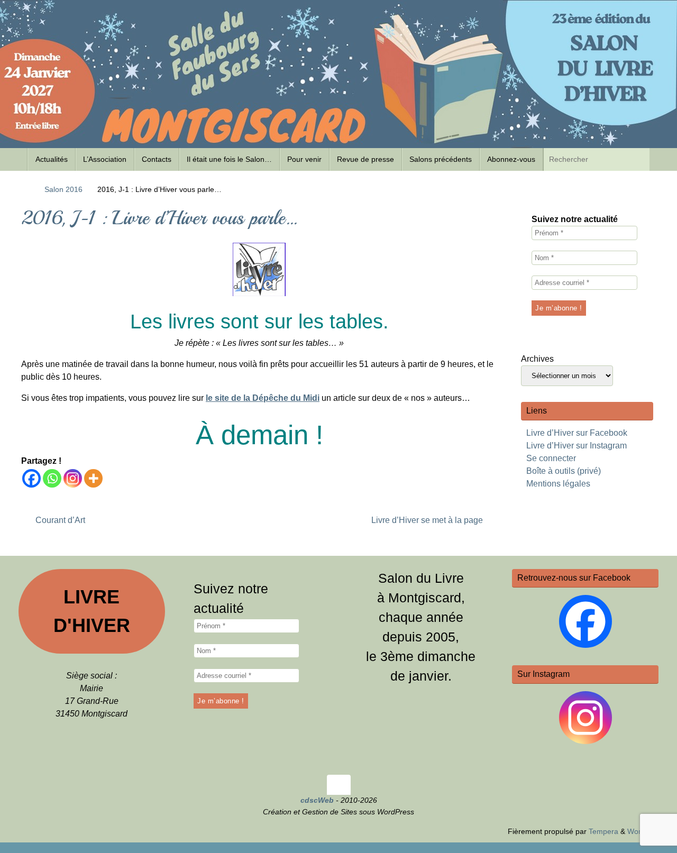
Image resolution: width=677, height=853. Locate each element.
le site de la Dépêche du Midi (262, 397)
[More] (93, 478)
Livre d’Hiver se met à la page (428, 520)
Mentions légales (558, 483)
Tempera (603, 831)
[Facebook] (31, 478)
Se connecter (551, 458)
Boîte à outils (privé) (563, 470)
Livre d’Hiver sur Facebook (576, 432)
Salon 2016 (63, 189)
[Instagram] (72, 478)
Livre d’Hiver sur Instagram (576, 445)
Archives (537, 358)
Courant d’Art (59, 520)
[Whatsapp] (52, 478)
